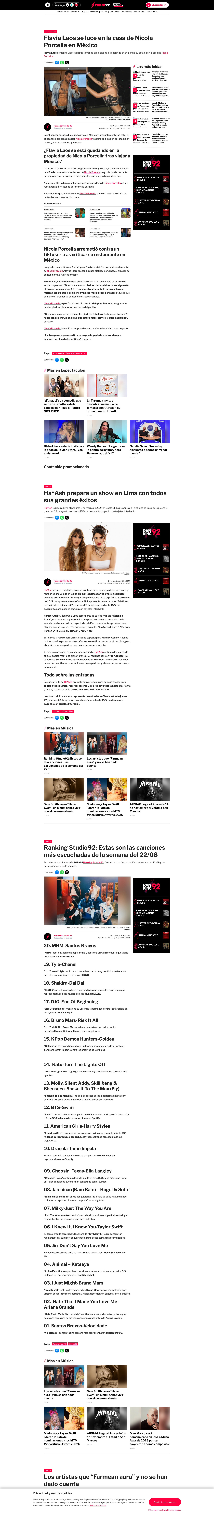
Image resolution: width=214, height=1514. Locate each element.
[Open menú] (47, 4)
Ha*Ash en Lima (67, 711)
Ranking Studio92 (59, 1344)
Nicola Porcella (83, 138)
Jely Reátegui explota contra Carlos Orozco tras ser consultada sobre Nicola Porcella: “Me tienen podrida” (58, 216)
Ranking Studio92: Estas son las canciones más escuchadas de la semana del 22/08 (63, 764)
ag (85, 353)
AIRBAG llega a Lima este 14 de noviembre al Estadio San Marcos (149, 807)
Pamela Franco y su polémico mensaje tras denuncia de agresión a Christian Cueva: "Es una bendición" (160, 139)
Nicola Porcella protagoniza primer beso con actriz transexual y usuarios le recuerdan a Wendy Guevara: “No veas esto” (58, 235)
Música (48, 486)
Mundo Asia (115, 12)
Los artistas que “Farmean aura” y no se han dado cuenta (105, 762)
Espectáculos (63, 12)
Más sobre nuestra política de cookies (164, 1510)
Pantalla (75, 12)
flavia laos (70, 353)
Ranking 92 (72, 1344)
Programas (139, 12)
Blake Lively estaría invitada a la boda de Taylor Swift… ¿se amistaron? (64, 450)
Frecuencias (152, 12)
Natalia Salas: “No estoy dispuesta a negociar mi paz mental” (148, 450)
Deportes (94, 12)
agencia (79, 353)
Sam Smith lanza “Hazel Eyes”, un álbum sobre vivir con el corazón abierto (62, 807)
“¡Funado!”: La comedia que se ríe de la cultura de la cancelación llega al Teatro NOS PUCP (62, 406)
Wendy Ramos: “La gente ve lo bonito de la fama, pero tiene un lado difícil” (106, 450)
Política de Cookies (98, 1505)
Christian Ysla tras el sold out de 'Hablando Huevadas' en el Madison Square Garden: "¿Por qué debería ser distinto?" (161, 77)
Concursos (127, 12)
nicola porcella (58, 353)
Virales (104, 12)
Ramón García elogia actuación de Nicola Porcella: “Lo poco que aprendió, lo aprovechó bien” (104, 234)
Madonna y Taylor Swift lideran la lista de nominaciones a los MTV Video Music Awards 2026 (105, 809)
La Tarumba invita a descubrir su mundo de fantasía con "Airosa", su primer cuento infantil (103, 406)
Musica (84, 12)
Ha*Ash (48, 508)
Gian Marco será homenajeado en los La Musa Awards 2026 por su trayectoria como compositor (150, 1439)
